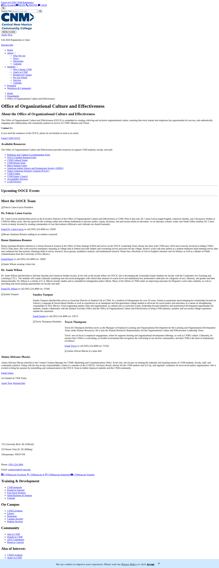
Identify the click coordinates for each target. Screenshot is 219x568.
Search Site (6, 11)
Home (10, 50)
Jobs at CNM (13, 534)
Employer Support (15, 490)
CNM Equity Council (17, 176)
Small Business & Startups (19, 495)
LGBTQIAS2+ (14, 181)
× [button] (159, 563)
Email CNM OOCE (10, 138)
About (10, 53)
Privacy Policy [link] (129, 564)
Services (17, 80)
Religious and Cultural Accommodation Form (28, 155)
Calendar (17, 64)
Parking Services (15, 521)
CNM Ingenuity (14, 487)
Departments (13, 96)
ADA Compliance (15, 539)
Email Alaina (7, 373)
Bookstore (12, 516)
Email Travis (71, 346)
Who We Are (19, 55)
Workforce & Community (19, 88)
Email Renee (7, 259)
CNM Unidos (13, 173)
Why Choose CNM (22, 69)
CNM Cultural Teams (17, 160)
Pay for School (20, 77)
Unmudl (11, 498)
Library (10, 513)
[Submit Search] (40, 11)
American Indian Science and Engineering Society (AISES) (35, 168)
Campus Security (15, 519)
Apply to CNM (20, 72)
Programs (11, 85)
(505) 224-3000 (15, 464)
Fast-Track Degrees (16, 492)
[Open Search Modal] (3, 8)
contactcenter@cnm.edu (19, 469)
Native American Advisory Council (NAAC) (28, 171)
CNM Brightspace (25, 2)
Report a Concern (15, 542)
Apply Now (7, 35)
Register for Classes (22, 75)
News (16, 58)
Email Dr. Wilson (9, 289)
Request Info (7, 45)
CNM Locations (14, 511)
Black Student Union (17, 165)
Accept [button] (150, 564)
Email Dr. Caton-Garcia (12, 229)
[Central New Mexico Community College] (18, 29)
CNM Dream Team (16, 163)
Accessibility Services (17, 179)
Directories (18, 61)
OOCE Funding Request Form (21, 157)
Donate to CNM (14, 537)
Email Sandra (39, 316)
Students (11, 66)
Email (4, 2)
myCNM (11, 2)
